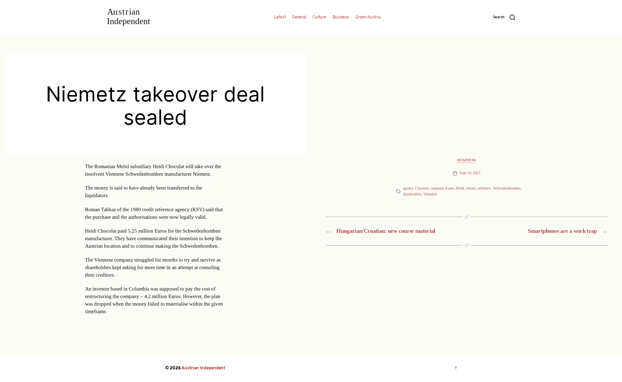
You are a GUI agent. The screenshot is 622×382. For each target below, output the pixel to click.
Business (340, 17)
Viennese (430, 194)
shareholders (412, 194)
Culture (319, 17)
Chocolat (421, 188)
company (437, 188)
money (471, 188)
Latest (280, 17)
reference (484, 188)
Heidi (460, 188)
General (299, 17)
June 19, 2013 (469, 173)
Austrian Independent (203, 368)
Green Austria (367, 17)
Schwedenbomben (506, 188)
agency (408, 188)
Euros (449, 188)
